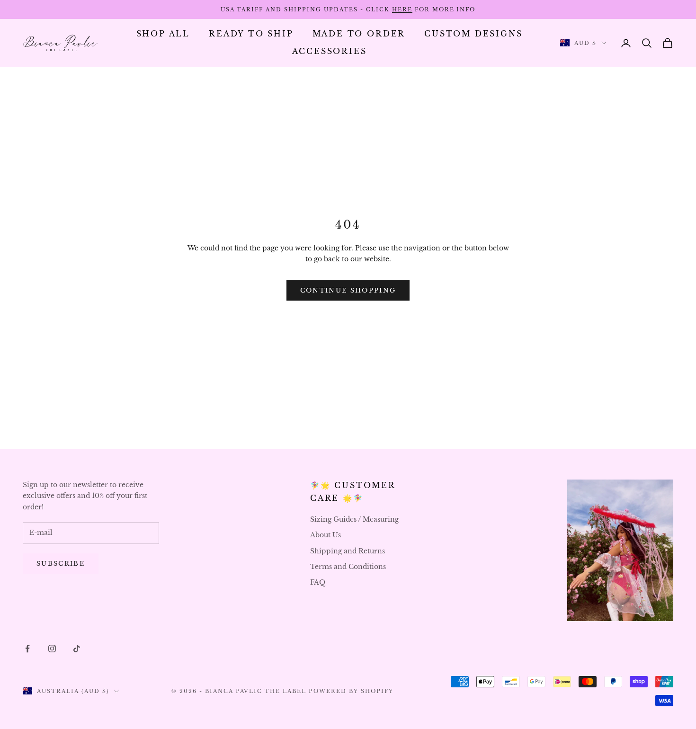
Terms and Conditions (348, 566)
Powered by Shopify (351, 691)
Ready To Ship (251, 33)
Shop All (163, 33)
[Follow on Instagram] (52, 648)
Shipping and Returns (347, 551)
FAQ (317, 582)
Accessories (329, 51)
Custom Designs (473, 33)
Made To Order (359, 33)
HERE (402, 9)
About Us (325, 535)
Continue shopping (348, 290)
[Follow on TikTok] (76, 648)
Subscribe (60, 564)
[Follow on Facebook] (27, 648)
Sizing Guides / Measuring (354, 519)
